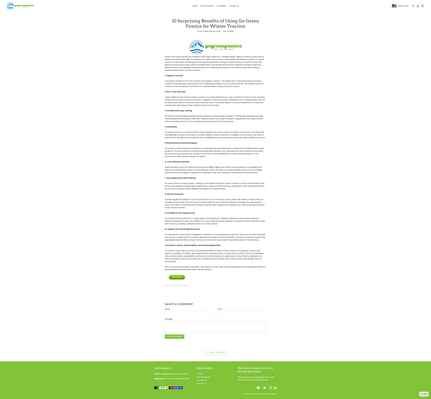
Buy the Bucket (203, 377)
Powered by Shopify (269, 394)
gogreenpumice (256, 394)
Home (199, 374)
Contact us (202, 383)
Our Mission (202, 380)
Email (219, 309)
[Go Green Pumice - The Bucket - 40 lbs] (177, 284)
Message (169, 319)
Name (167, 309)
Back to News (217, 353)
